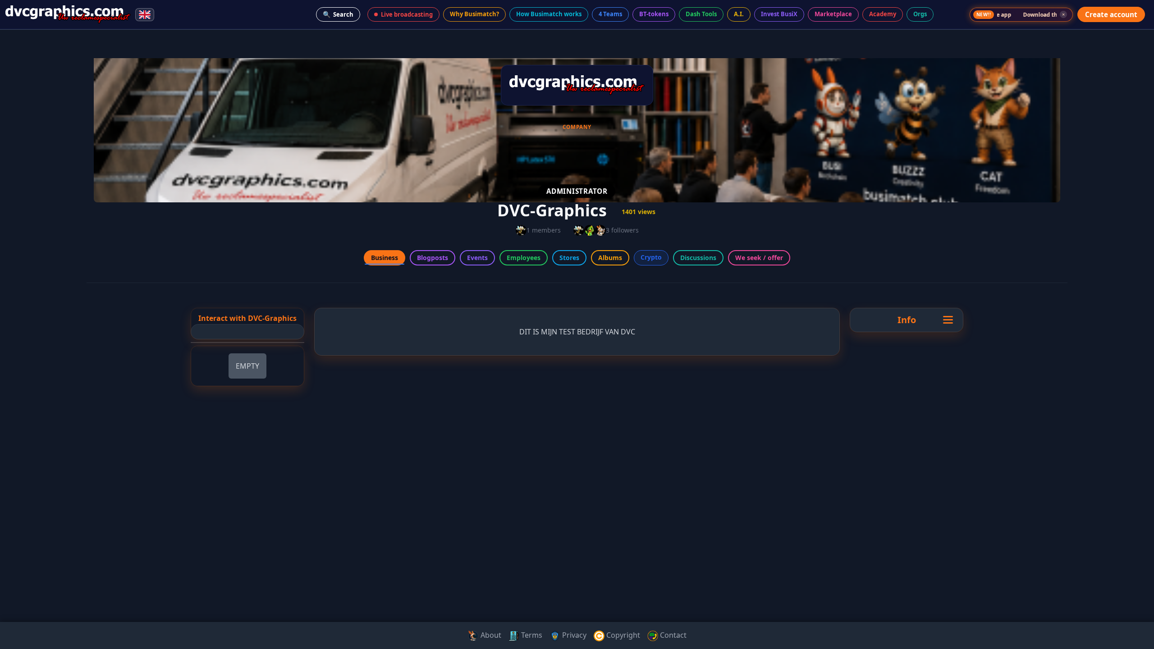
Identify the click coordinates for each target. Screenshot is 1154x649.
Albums (610, 257)
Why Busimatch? (474, 14)
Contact (672, 635)
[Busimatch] (68, 14)
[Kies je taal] (144, 14)
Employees (523, 257)
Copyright (622, 635)
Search (338, 14)
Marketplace (833, 14)
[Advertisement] (40, 173)
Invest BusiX (779, 14)
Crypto (651, 257)
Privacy (573, 635)
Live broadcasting (407, 14)
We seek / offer (759, 257)
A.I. (739, 14)
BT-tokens (654, 14)
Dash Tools (701, 14)
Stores (569, 257)
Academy (882, 14)
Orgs (920, 14)
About (490, 635)
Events (477, 257)
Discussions (698, 257)
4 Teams (610, 14)
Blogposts (432, 257)
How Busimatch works (549, 14)
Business (384, 257)
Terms (530, 635)
